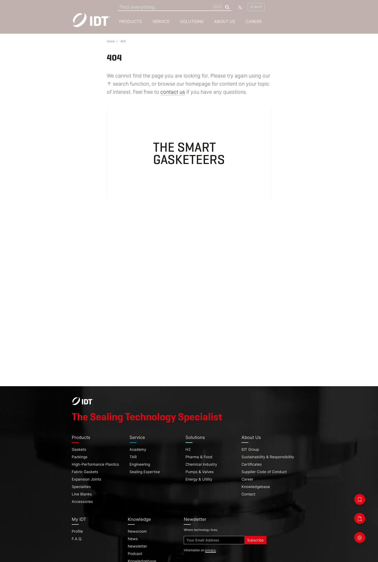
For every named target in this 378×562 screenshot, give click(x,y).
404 (123, 41)
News (133, 539)
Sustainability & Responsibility (268, 457)
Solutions (192, 21)
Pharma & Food (199, 457)
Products (130, 21)
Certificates (252, 464)
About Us (224, 21)
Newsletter (137, 546)
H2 (188, 449)
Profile (77, 531)
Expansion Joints (86, 479)
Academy (138, 449)
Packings (80, 457)
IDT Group (250, 449)
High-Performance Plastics (95, 464)
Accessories (82, 501)
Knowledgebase (256, 486)
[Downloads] (359, 518)
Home (111, 41)
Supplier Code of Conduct (264, 472)
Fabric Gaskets (85, 472)
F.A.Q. (77, 539)
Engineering (140, 464)
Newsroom (137, 531)
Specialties (81, 486)
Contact (248, 494)
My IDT (258, 6)
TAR (133, 457)
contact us (172, 92)
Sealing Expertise (145, 472)
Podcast (135, 553)
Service (161, 21)
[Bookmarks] (359, 499)
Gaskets (79, 449)
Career (254, 21)
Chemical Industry (201, 464)
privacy (210, 550)
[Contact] (359, 537)
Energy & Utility (199, 479)
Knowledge (139, 519)
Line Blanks (82, 494)
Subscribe (255, 540)
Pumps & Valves (200, 472)
